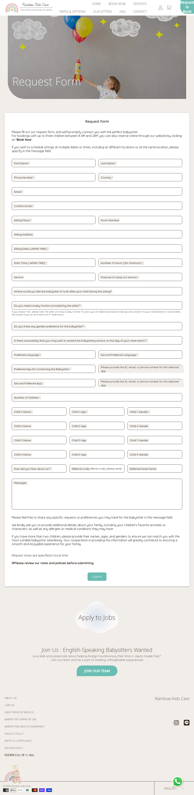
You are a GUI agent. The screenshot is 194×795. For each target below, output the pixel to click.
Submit (97, 577)
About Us (10, 697)
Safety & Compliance (18, 740)
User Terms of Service (19, 712)
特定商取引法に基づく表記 (19, 754)
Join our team (97, 671)
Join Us (9, 705)
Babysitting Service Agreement (25, 726)
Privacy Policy (14, 733)
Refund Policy (14, 747)
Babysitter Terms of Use (20, 719)
